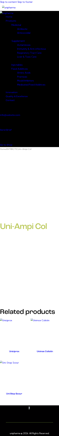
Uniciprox (14, 351)
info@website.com (10, 115)
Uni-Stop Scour (14, 394)
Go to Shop (6, 145)
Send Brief (6, 130)
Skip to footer (25, 1)
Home (3, 149)
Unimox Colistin (45, 351)
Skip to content (8, 1)
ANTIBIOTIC (12, 149)
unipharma (15, 433)
